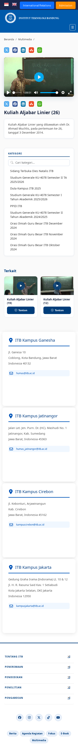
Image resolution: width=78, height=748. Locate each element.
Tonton (22, 310)
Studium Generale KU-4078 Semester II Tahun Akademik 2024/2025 (36, 215)
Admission (65, 5)
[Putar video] (32, 280)
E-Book (65, 733)
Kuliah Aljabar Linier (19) (20, 301)
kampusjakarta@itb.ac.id (30, 606)
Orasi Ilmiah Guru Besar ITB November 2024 (36, 236)
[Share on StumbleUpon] (31, 50)
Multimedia (25, 39)
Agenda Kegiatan (32, 733)
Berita (12, 733)
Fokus (51, 733)
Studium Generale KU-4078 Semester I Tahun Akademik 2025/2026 (36, 197)
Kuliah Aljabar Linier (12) (56, 301)
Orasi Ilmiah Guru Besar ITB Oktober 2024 (35, 247)
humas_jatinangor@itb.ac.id (31, 449)
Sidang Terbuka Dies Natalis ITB (31, 171)
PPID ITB (16, 206)
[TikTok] (48, 717)
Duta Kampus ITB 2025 (25, 188)
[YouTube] (58, 717)
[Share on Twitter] (6, 50)
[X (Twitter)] (39, 717)
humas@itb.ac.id (25, 373)
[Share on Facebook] (15, 50)
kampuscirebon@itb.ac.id (30, 524)
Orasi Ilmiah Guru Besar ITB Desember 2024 (36, 225)
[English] (14, 4)
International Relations (37, 5)
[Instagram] (29, 717)
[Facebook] (19, 717)
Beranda (9, 39)
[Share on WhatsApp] (39, 50)
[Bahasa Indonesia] (6, 4)
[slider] (17, 93)
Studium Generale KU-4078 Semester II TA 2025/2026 (38, 180)
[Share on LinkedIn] (23, 50)
